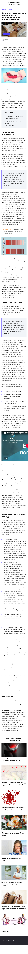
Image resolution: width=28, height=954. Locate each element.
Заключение (10, 125)
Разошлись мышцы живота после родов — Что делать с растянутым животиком (13, 929)
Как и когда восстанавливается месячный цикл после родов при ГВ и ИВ (13, 783)
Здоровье (6, 34)
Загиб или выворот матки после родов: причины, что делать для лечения (12, 883)
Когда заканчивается (12, 118)
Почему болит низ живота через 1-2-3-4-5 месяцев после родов (13, 759)
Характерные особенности (14, 116)
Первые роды (14, 2)
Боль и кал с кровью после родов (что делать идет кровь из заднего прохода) (13, 809)
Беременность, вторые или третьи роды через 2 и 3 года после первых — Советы (13, 908)
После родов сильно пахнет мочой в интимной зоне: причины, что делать (13, 858)
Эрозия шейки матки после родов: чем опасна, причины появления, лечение (13, 833)
